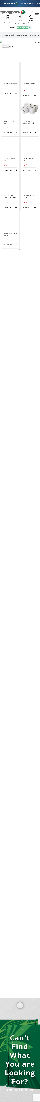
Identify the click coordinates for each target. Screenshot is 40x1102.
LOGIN (17, 23)
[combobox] (10, 16)
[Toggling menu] (36, 14)
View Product (8, 93)
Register (22, 23)
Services (22, 35)
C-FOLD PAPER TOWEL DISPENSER (10, 197)
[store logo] (13, 12)
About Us (4, 35)
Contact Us (35, 35)
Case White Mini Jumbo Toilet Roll (28, 122)
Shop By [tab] (5, 46)
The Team (28, 35)
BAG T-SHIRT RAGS (10, 84)
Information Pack (13, 35)
